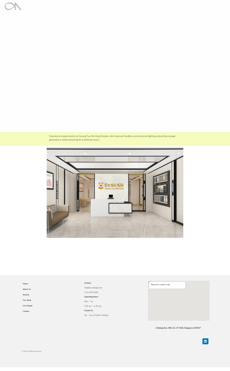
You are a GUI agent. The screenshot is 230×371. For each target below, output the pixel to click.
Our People (206, 5)
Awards (176, 5)
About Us (163, 5)
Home (150, 5)
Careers (221, 5)
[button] (49, 208)
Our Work (190, 5)
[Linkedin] (205, 341)
